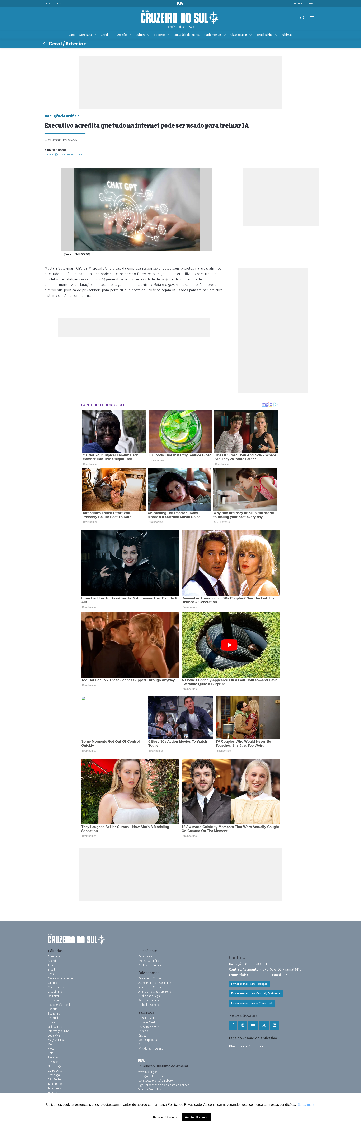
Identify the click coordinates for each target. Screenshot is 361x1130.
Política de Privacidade (152, 965)
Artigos (52, 965)
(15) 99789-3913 (257, 964)
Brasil (51, 969)
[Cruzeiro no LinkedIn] (274, 1025)
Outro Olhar (55, 1070)
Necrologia (55, 1066)
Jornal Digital (264, 35)
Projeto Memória (148, 961)
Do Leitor (53, 996)
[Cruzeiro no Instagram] (242, 1025)
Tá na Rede (55, 1084)
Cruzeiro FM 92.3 (148, 1027)
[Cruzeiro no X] (264, 1025)
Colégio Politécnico (150, 1076)
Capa (72, 35)
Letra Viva (54, 1035)
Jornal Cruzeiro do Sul (180, 17)
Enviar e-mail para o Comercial (251, 1003)
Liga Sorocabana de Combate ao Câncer (163, 1085)
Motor (51, 1049)
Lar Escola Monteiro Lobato (155, 1081)
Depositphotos (147, 1040)
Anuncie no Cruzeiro (151, 987)
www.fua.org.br (147, 1072)
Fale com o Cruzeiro (151, 978)
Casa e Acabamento (60, 978)
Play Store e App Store (246, 1046)
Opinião (122, 35)
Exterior (52, 1022)
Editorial (53, 1018)
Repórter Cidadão (149, 1000)
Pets (50, 1053)
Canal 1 (52, 974)
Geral (104, 35)
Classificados (239, 35)
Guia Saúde (55, 1027)
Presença (54, 1075)
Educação (54, 1000)
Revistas (53, 1062)
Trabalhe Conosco (149, 1005)
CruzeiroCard (146, 1022)
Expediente (145, 956)
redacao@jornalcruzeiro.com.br (64, 154)
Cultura (140, 35)
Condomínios (56, 987)
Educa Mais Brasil (59, 1005)
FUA (141, 1060)
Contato (311, 3)
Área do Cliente (54, 3)
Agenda (52, 961)
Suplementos (213, 35)
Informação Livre (58, 1031)
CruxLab (143, 1031)
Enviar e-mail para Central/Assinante (255, 993)
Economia (54, 1013)
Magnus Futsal (56, 1040)
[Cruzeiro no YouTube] (253, 1025)
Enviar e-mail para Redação (249, 984)
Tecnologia (54, 1088)
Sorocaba (85, 35)
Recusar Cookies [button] (165, 1117)
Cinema (52, 983)
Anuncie (298, 3)
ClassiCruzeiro (147, 1018)
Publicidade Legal (149, 996)
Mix (50, 1044)
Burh (141, 1044)
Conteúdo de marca (187, 35)
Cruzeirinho (55, 991)
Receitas (53, 1057)
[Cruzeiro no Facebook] (233, 1025)
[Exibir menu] (311, 18)
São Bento (54, 1079)
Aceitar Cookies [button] (196, 1117)
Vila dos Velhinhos (150, 1089)
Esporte (159, 35)
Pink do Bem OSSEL (150, 1049)
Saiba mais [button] (305, 1104)
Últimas (287, 35)
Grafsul (142, 1035)
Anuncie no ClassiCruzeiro (154, 991)
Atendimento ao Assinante (154, 983)
